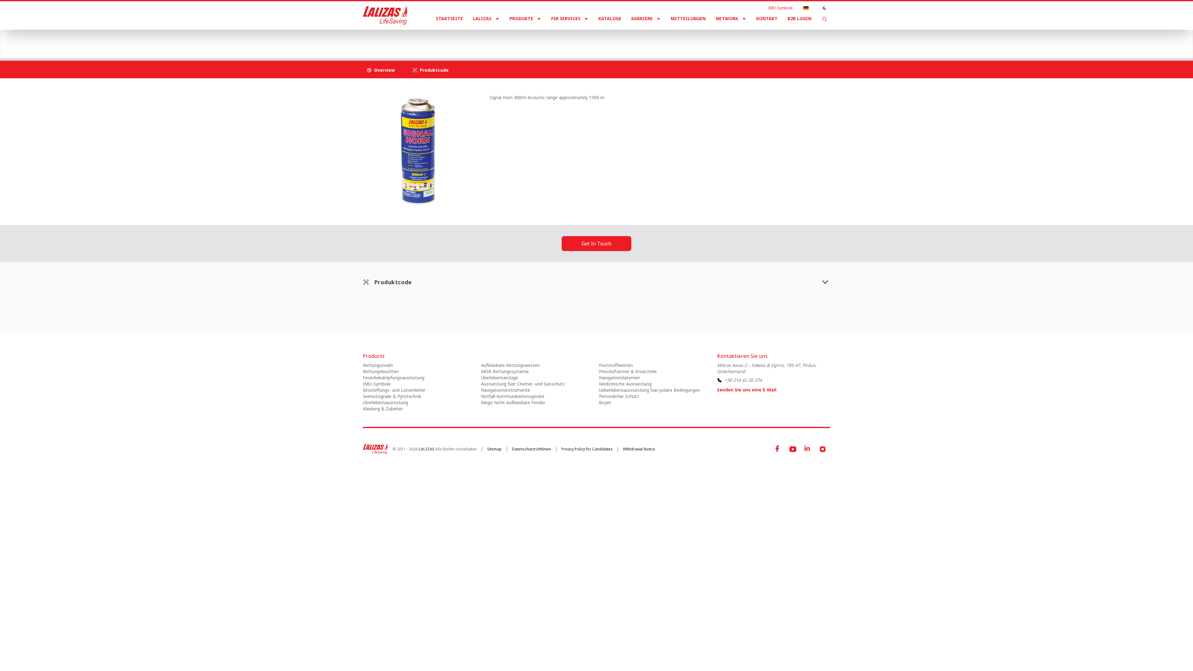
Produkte (521, 18)
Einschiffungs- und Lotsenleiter (394, 390)
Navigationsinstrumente (505, 390)
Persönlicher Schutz (619, 396)
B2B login (799, 18)
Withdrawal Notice (639, 449)
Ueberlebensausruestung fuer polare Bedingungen (649, 390)
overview (384, 70)
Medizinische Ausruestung (625, 384)
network (727, 18)
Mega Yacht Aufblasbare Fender (513, 402)
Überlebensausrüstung (385, 402)
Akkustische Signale (516, 40)
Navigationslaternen (619, 378)
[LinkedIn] (807, 449)
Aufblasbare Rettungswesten (510, 365)
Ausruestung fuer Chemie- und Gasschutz (523, 384)
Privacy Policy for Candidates (587, 449)
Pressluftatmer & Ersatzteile (628, 371)
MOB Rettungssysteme (505, 371)
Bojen (605, 402)
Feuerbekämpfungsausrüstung (393, 378)
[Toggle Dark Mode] (824, 8)
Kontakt (767, 18)
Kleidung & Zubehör (383, 409)
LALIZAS (482, 18)
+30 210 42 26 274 (743, 380)
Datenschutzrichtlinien (531, 449)
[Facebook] (777, 449)
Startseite (449, 18)
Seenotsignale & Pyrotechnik (454, 40)
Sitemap (494, 449)
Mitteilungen (688, 18)
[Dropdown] (805, 8)
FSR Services (565, 18)
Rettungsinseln (378, 365)
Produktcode (434, 70)
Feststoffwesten (616, 365)
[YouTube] (792, 449)
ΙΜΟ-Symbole (780, 8)
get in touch (596, 243)
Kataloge (609, 18)
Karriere (642, 18)
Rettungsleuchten (381, 371)
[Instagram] (822, 449)
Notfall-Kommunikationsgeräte (512, 396)
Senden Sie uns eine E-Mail (746, 390)
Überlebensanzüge (499, 378)
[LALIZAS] (385, 15)
